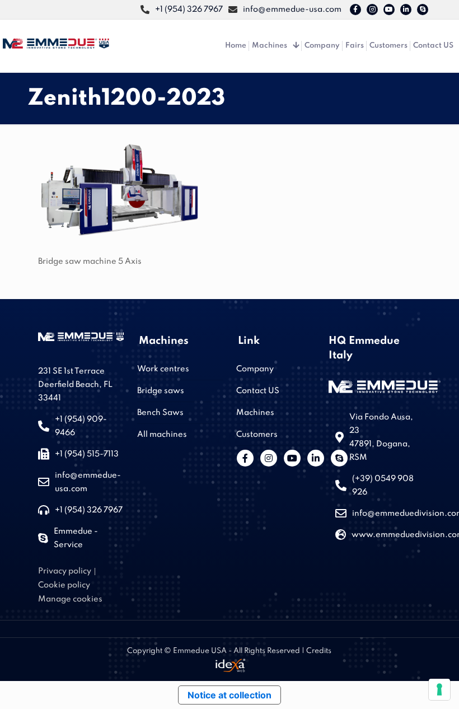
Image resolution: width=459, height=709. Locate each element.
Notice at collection (229, 695)
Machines (255, 413)
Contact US (257, 391)
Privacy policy (64, 571)
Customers (257, 435)
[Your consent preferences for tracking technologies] (439, 689)
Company (255, 369)
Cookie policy (64, 585)
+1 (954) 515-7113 (87, 454)
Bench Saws (160, 413)
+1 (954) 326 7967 (89, 510)
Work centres (163, 369)
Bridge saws (160, 391)
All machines (162, 435)
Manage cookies (70, 599)
